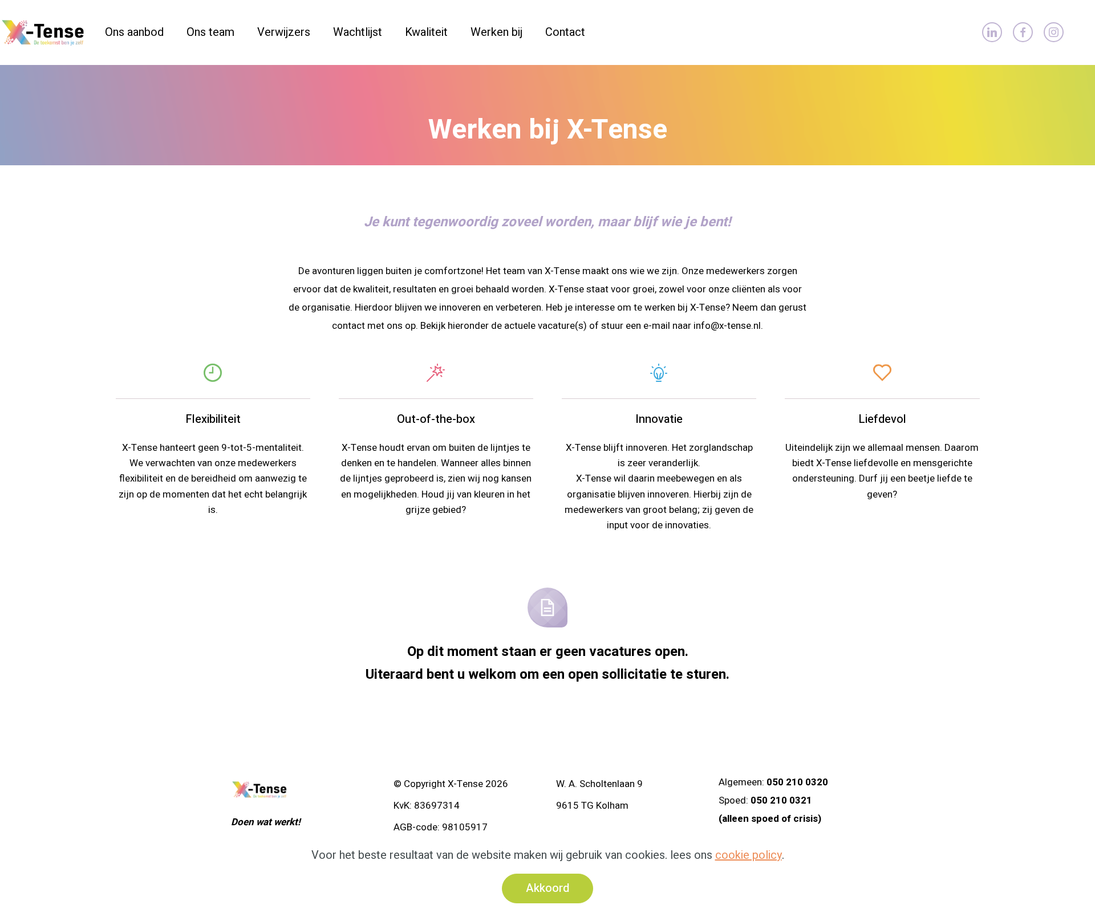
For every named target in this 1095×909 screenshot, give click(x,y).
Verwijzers (283, 32)
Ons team (210, 32)
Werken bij (496, 32)
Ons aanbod (134, 32)
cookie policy (748, 855)
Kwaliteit (426, 32)
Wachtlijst (357, 32)
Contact (565, 32)
